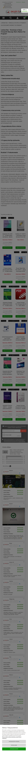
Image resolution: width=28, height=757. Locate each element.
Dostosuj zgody (14, 745)
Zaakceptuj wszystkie (14, 748)
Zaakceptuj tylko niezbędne (14, 741)
